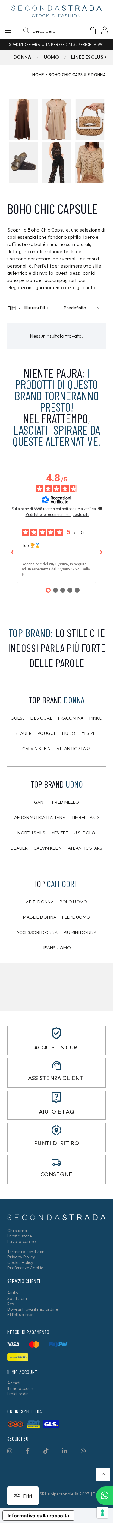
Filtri (12, 308)
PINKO (96, 718)
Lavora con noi (22, 1241)
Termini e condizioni (26, 1251)
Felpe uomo (76, 917)
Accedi (13, 1383)
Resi (11, 1303)
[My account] (104, 31)
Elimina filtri (36, 307)
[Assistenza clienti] (56, 1065)
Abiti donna (40, 902)
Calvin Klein (36, 748)
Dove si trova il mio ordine (32, 1309)
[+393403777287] (104, 1495)
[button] (50, 30)
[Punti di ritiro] (56, 1130)
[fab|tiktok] (46, 1451)
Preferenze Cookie (25, 1267)
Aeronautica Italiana (40, 817)
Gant (40, 802)
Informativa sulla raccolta (38, 1516)
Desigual (41, 718)
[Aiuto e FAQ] (56, 1097)
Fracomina (71, 718)
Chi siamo (17, 1230)
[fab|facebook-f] (28, 1451)
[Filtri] (23, 1495)
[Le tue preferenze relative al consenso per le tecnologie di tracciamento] (102, 1512)
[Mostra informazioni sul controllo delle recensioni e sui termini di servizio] (100, 508)
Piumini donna (80, 932)
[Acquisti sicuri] (56, 1033)
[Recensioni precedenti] (12, 553)
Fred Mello (65, 802)
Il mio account (21, 1388)
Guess (18, 718)
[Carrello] (92, 30)
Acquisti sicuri (56, 1047)
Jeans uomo (56, 947)
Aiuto (12, 1293)
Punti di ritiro (56, 1143)
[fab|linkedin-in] (64, 1451)
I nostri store (19, 1236)
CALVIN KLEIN (47, 848)
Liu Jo (69, 733)
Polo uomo (73, 902)
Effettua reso (20, 1314)
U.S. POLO (85, 833)
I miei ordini (18, 1393)
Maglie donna (40, 917)
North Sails (31, 833)
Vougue (46, 733)
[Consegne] (56, 1162)
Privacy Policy (21, 1257)
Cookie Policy (20, 1262)
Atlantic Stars (73, 748)
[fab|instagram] (9, 1451)
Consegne (56, 1174)
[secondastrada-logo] (56, 11)
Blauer (23, 733)
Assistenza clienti (56, 1078)
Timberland (85, 817)
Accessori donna (37, 932)
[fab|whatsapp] (83, 1451)
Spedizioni (17, 1298)
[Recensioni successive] (101, 553)
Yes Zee (89, 733)
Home (38, 74)
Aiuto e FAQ (56, 1111)
